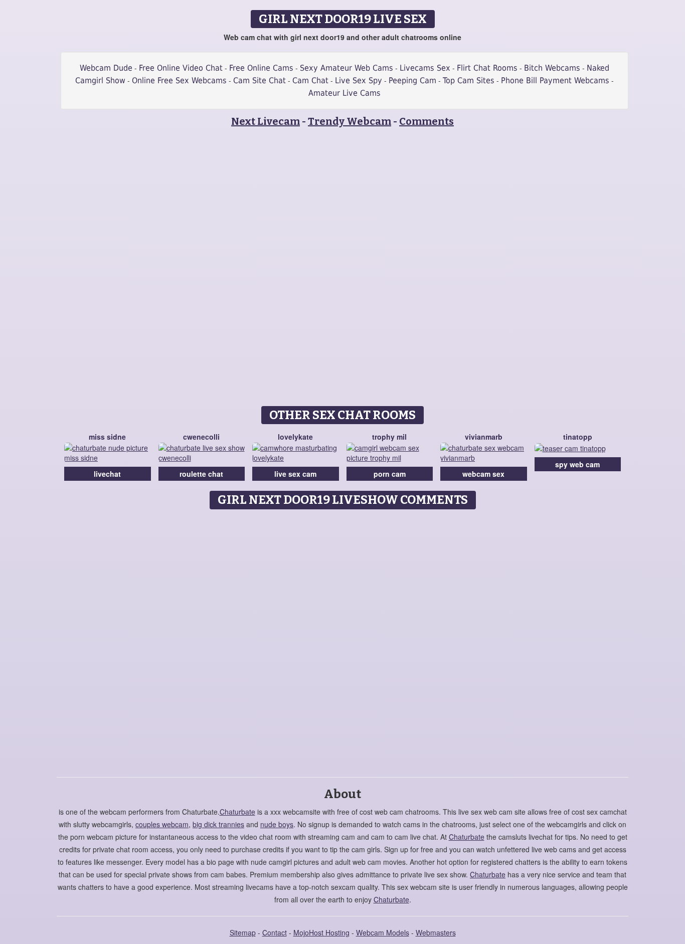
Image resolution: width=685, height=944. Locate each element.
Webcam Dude (106, 68)
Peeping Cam (412, 80)
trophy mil (389, 437)
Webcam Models (382, 932)
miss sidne (107, 437)
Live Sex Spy (358, 80)
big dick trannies (218, 824)
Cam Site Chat (259, 80)
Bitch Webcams (552, 68)
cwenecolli (201, 437)
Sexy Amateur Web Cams (346, 68)
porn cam (390, 474)
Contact (274, 932)
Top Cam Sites (468, 80)
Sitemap (243, 932)
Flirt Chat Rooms (487, 68)
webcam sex (483, 474)
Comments (426, 121)
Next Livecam (265, 121)
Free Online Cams (261, 68)
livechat (107, 474)
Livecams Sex (425, 68)
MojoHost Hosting (321, 932)
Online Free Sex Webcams (179, 80)
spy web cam (577, 464)
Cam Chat (310, 80)
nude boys (276, 824)
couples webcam (162, 824)
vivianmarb (483, 437)
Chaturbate (237, 812)
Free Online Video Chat (181, 68)
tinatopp (577, 437)
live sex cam (295, 474)
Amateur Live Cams (344, 93)
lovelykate (295, 437)
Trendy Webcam (349, 121)
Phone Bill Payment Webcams (555, 80)
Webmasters (436, 932)
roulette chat (201, 474)
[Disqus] (343, 639)
